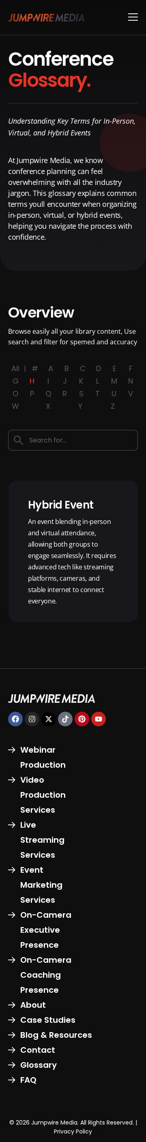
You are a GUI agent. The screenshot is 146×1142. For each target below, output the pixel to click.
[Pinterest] (82, 719)
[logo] (46, 17)
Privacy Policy (73, 1131)
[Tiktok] (65, 719)
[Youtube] (98, 719)
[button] (133, 17)
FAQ (28, 1080)
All (15, 368)
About (33, 1005)
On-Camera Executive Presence (45, 930)
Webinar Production (43, 757)
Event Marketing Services (41, 885)
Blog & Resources (56, 1035)
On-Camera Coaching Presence (45, 975)
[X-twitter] (48, 719)
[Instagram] (32, 719)
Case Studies (47, 1020)
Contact (37, 1050)
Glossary (38, 1065)
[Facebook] (15, 719)
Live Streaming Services (42, 840)
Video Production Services (43, 795)
